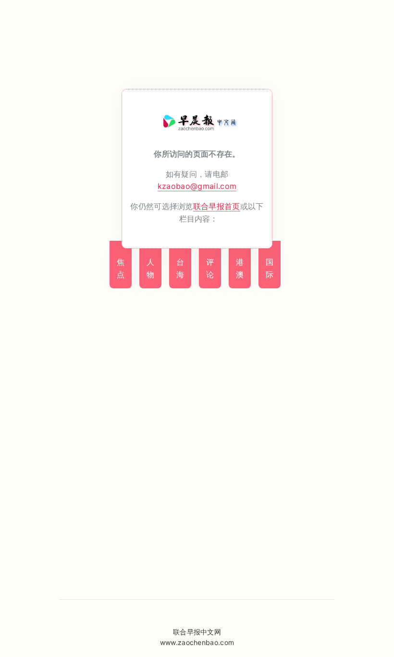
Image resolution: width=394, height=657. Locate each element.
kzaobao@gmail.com (197, 186)
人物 (150, 268)
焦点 (120, 268)
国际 (269, 268)
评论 (210, 268)
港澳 (240, 268)
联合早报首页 (216, 206)
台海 (180, 268)
